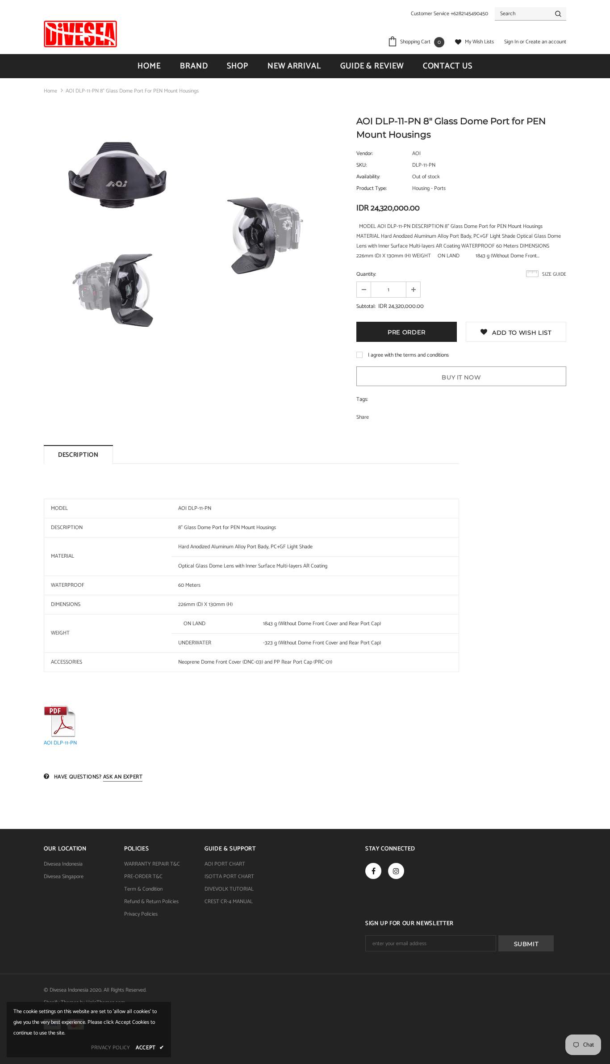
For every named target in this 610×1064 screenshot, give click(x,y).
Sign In (512, 42)
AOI (416, 153)
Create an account (546, 42)
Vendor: (364, 153)
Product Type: (371, 188)
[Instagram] (396, 871)
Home (50, 91)
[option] (117, 234)
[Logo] (80, 34)
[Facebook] (373, 871)
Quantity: (366, 274)
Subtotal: (366, 306)
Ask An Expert (123, 777)
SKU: (361, 165)
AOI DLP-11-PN (60, 743)
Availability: (368, 176)
